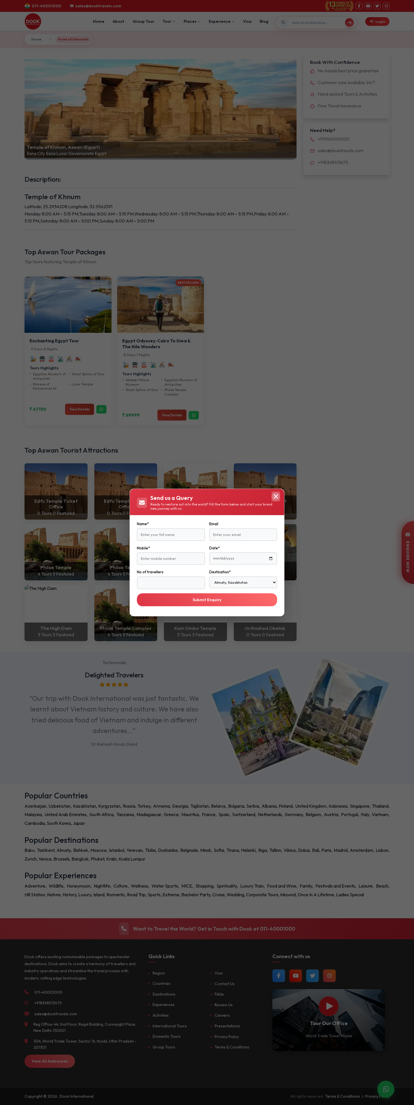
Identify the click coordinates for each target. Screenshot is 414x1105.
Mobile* (143, 548)
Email (213, 524)
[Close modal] (275, 496)
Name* (143, 524)
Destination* (220, 572)
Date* (214, 548)
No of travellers (150, 572)
